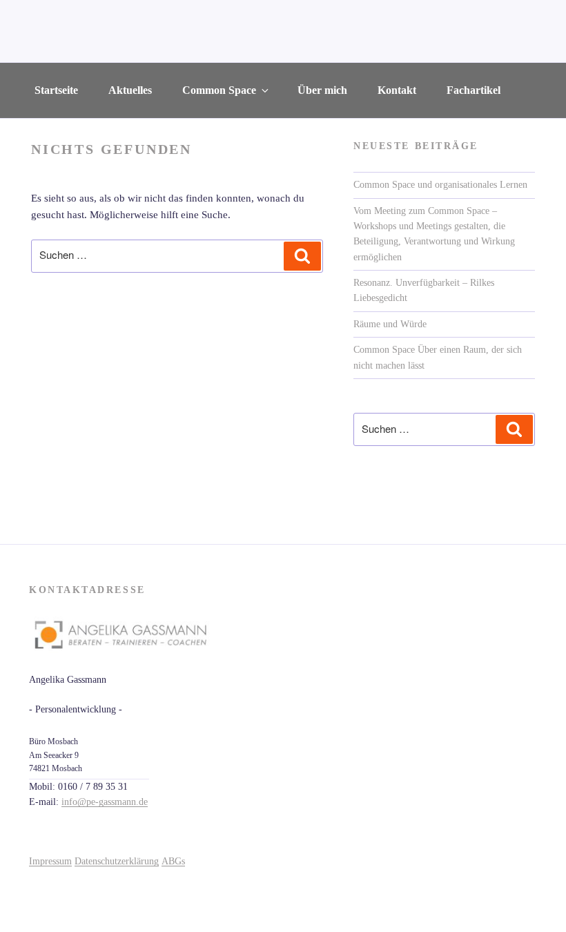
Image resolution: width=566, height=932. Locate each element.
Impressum (50, 861)
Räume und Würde (390, 324)
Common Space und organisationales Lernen (440, 184)
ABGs (173, 861)
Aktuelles (130, 90)
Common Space (219, 90)
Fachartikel (473, 90)
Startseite (56, 90)
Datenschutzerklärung (117, 861)
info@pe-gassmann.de (104, 802)
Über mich (322, 90)
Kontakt (397, 90)
